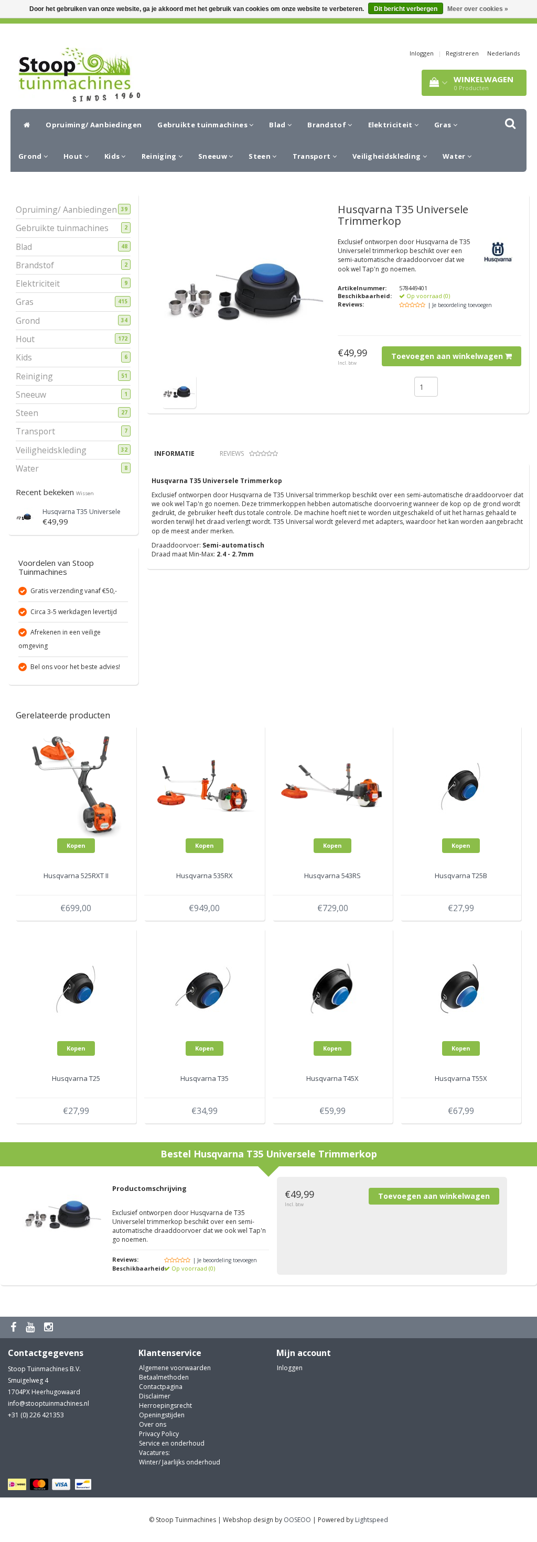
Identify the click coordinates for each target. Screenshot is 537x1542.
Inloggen (422, 53)
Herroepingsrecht (165, 1405)
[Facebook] (14, 1327)
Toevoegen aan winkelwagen (448, 356)
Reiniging (160, 156)
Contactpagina (160, 1386)
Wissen (85, 493)
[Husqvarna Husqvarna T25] (76, 987)
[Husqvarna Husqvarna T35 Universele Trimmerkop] (179, 390)
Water (455, 156)
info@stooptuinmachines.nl (48, 1403)
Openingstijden (162, 1414)
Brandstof (327, 124)
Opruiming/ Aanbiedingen (94, 124)
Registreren (462, 53)
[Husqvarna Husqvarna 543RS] (333, 785)
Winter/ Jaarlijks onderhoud (179, 1462)
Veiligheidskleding (387, 156)
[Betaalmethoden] (51, 1484)
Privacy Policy (159, 1433)
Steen (260, 156)
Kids (113, 156)
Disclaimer (154, 1396)
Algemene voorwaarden (175, 1367)
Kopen (76, 845)
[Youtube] (31, 1327)
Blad (278, 124)
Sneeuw (213, 156)
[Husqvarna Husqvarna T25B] (461, 785)
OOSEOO (297, 1519)
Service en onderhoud (172, 1443)
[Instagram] (50, 1327)
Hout (73, 156)
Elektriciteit (391, 124)
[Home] (24, 124)
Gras (443, 124)
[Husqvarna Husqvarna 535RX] (204, 785)
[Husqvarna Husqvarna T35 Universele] (25, 515)
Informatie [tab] (174, 453)
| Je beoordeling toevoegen (460, 305)
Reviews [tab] (232, 453)
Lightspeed (371, 1519)
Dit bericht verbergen (405, 9)
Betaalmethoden (164, 1377)
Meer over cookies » (477, 9)
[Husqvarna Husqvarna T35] (204, 987)
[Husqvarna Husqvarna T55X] (461, 987)
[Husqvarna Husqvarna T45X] (333, 987)
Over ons (152, 1424)
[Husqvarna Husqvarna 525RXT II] (76, 785)
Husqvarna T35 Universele (81, 511)
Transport (312, 156)
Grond (31, 156)
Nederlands (503, 53)
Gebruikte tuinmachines (203, 124)
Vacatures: (154, 1452)
